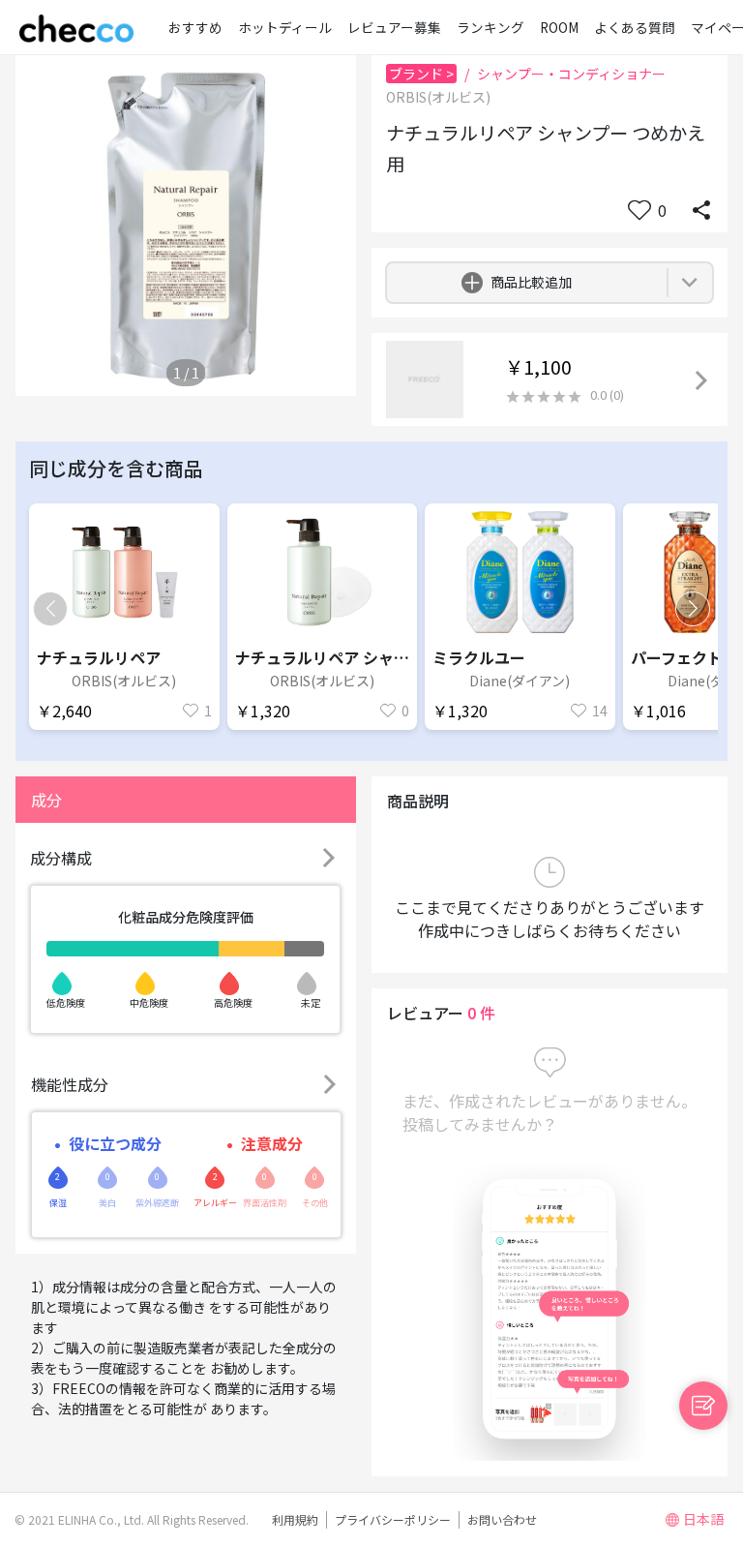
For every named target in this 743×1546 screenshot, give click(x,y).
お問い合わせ (502, 1519)
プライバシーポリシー (393, 1519)
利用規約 (295, 1519)
